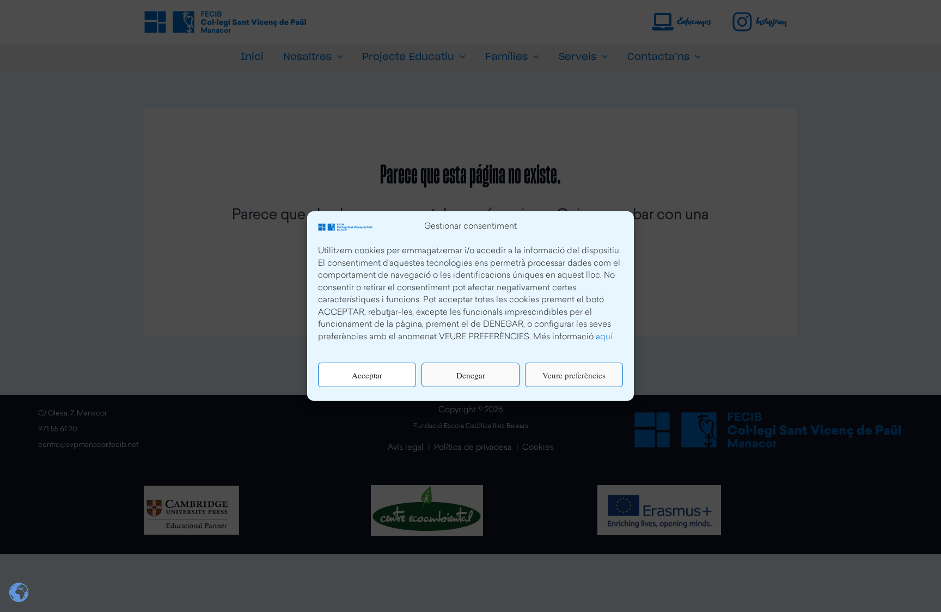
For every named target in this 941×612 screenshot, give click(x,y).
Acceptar (367, 375)
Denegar (470, 375)
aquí (604, 337)
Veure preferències (574, 375)
